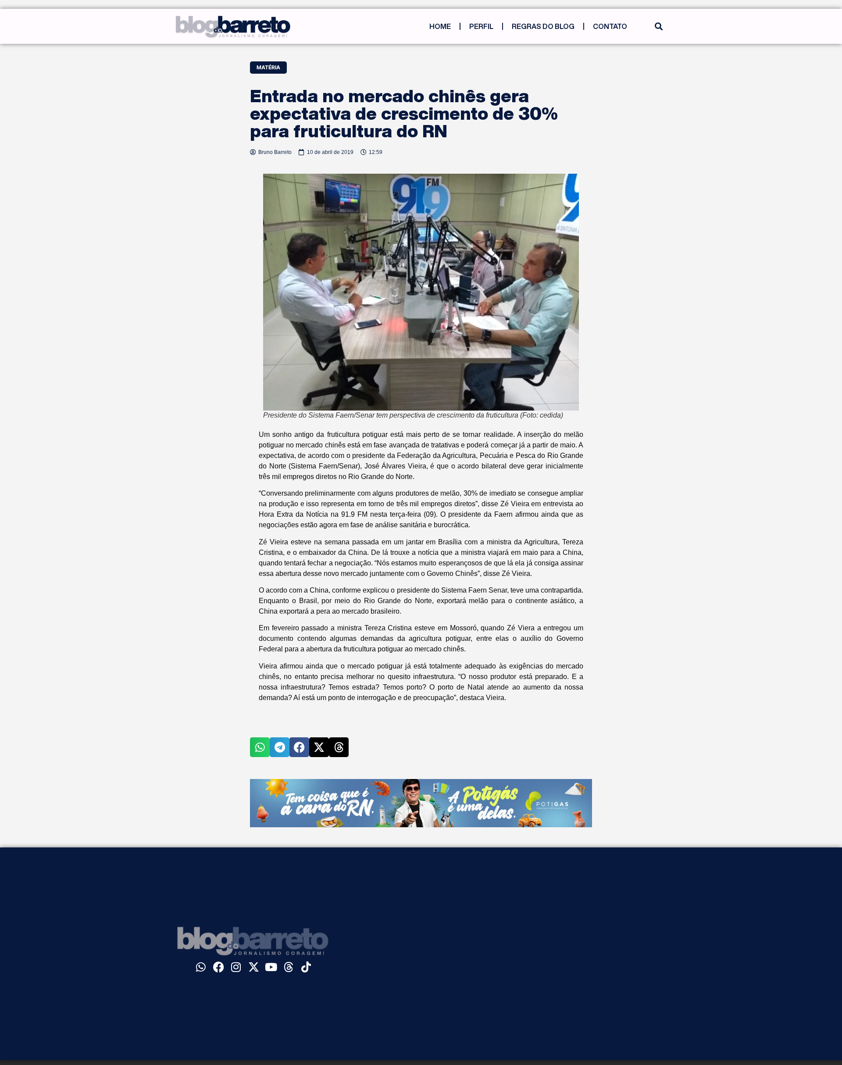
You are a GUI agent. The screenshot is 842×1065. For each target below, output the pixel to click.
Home (440, 26)
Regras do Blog (543, 26)
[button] (658, 26)
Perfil (481, 26)
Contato (610, 26)
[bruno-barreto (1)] (421, 824)
